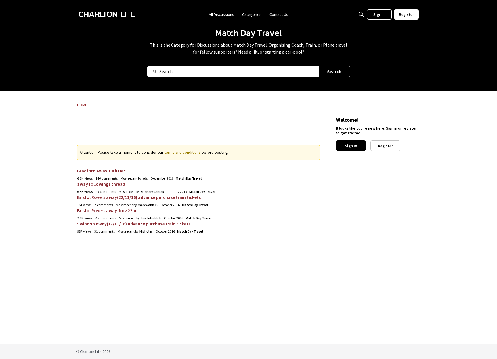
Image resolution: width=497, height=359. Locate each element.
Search (334, 71)
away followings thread (101, 184)
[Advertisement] (198, 130)
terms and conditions (182, 152)
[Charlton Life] (106, 14)
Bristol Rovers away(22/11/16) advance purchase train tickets (139, 197)
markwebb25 (148, 205)
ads (145, 178)
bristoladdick (151, 218)
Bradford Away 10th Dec (101, 171)
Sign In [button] (351, 145)
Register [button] (385, 145)
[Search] (361, 14)
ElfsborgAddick (152, 191)
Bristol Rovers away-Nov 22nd (107, 210)
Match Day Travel (189, 178)
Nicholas (146, 231)
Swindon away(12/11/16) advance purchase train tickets (133, 224)
